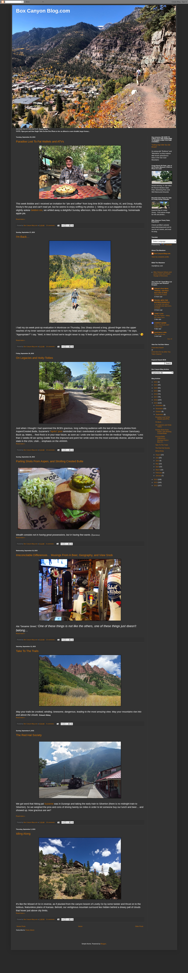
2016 (156, 400)
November (159, 409)
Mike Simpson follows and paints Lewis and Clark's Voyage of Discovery (162, 274)
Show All (169, 339)
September (160, 414)
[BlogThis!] (65, 225)
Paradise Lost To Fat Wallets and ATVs (40, 141)
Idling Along (23, 833)
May (157, 464)
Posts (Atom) (29, 930)
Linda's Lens (158, 314)
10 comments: (50, 450)
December (159, 405)
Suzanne (48, 803)
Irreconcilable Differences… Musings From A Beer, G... (161, 439)
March (158, 470)
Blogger (103, 944)
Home (80, 926)
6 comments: (50, 544)
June (157, 461)
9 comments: (50, 724)
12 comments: (50, 639)
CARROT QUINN (160, 323)
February (159, 473)
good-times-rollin (160, 332)
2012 (156, 485)
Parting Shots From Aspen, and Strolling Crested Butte (49, 461)
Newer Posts (21, 926)
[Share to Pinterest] (72, 225)
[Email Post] (58, 225)
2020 (156, 388)
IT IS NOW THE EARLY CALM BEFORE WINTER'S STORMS (162, 306)
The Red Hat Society (29, 735)
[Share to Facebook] (70, 225)
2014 (156, 479)
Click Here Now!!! (158, 348)
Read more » (20, 219)
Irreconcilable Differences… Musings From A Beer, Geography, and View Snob (64, 555)
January (159, 476)
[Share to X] (67, 225)
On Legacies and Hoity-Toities (34, 357)
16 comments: (50, 346)
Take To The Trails (27, 651)
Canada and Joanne (160, 294)
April (157, 467)
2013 (156, 482)
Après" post (57, 431)
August (158, 455)
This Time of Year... (160, 334)
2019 (156, 391)
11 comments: (50, 919)
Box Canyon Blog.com (43, 11)
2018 (156, 394)
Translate (168, 245)
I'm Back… (22, 236)
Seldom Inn (36, 210)
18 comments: (50, 822)
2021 (156, 385)
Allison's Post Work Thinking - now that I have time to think (161, 291)
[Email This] (62, 225)
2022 (156, 382)
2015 (156, 403)
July (157, 458)
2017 (156, 397)
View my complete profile (160, 257)
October (159, 411)
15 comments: (50, 225)
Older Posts (139, 926)
